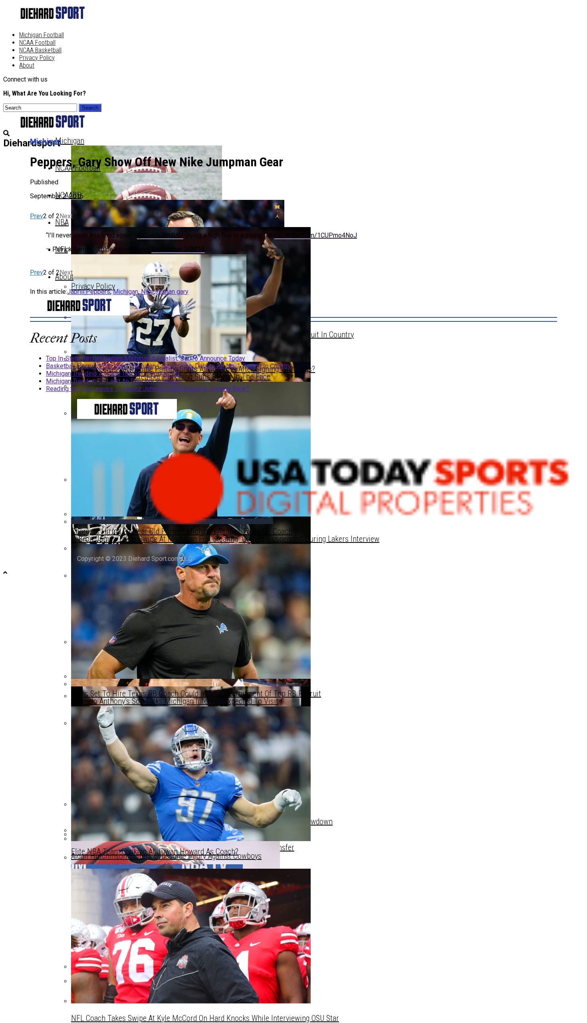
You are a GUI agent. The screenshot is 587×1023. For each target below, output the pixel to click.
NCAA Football (37, 42)
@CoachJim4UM (160, 235)
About (26, 65)
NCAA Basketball (40, 50)
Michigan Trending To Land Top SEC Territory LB (112, 373)
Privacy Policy (37, 58)
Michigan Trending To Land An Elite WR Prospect (114, 381)
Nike (147, 291)
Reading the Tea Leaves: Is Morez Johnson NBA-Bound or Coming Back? (147, 389)
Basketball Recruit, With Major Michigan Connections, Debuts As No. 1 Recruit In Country (168, 366)
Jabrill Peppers (88, 291)
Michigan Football (41, 35)
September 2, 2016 (178, 249)
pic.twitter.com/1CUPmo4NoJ (315, 235)
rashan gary (172, 291)
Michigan (69, 141)
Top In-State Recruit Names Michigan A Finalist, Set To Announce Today (145, 358)
